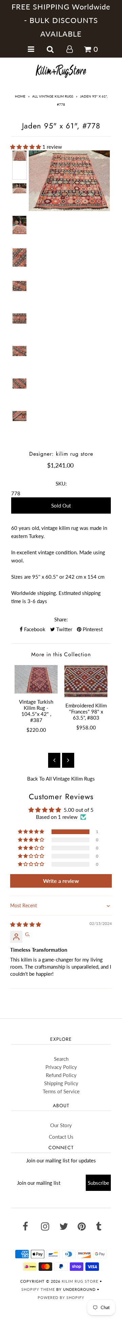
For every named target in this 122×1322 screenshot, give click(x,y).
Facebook (34, 629)
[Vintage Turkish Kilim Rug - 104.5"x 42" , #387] (36, 679)
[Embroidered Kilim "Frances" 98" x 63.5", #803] (85, 681)
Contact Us (61, 1137)
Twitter (63, 629)
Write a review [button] (61, 880)
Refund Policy (61, 1075)
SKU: (61, 483)
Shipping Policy (61, 1083)
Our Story (61, 1125)
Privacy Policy (61, 1067)
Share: (61, 619)
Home (20, 96)
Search (61, 1059)
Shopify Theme (38, 1289)
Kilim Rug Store (80, 1281)
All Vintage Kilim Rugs (52, 96)
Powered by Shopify (61, 1297)
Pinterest (92, 629)
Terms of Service (61, 1091)
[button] (26, 147)
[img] (25, 924)
